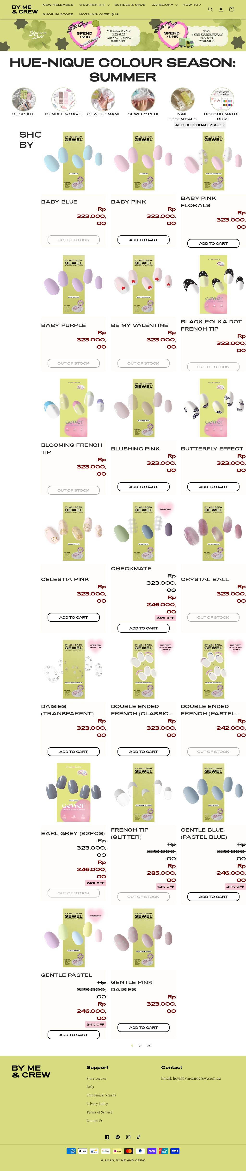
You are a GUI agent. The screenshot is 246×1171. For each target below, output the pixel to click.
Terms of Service (99, 1112)
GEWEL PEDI (143, 114)
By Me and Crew (130, 1160)
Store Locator (97, 1078)
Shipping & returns (101, 1095)
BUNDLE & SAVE (63, 114)
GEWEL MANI (103, 114)
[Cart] (231, 9)
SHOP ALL (23, 114)
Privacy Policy (97, 1103)
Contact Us (95, 1120)
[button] (94, 5)
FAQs (90, 1086)
